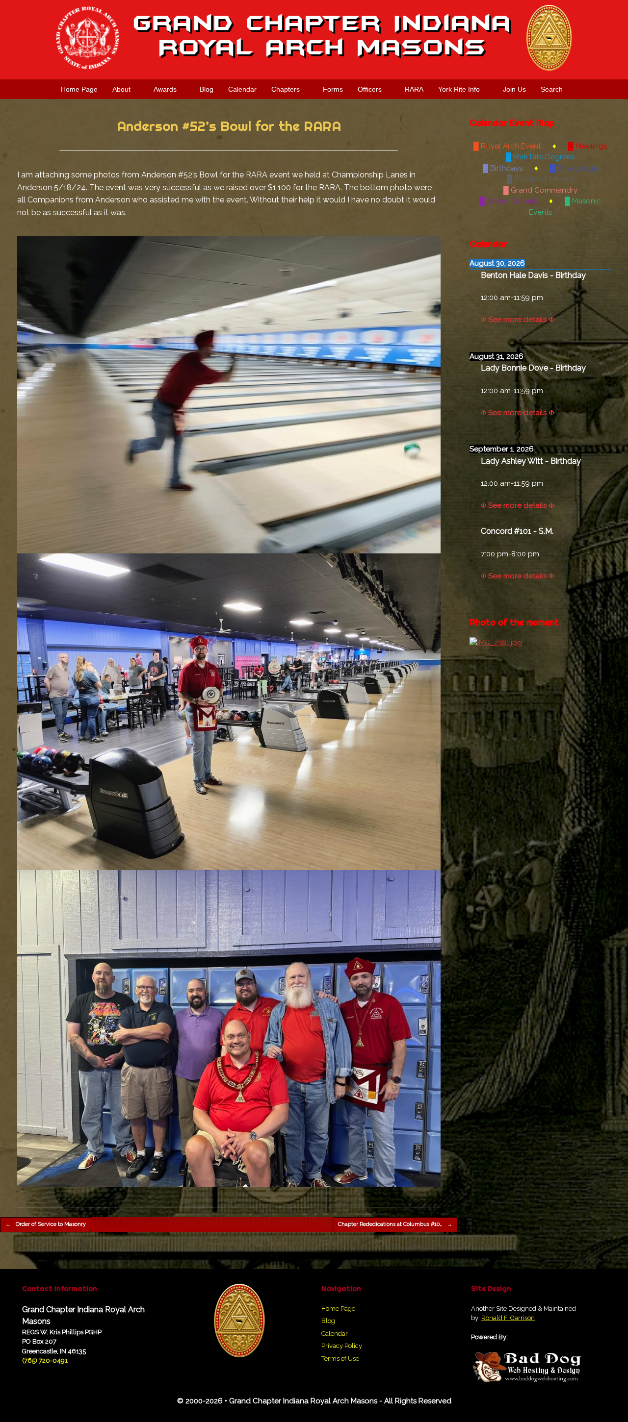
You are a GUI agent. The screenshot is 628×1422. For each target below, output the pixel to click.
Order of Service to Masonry (45, 1224)
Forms (333, 89)
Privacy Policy (341, 1345)
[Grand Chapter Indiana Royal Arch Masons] (314, 38)
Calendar (242, 89)
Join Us (514, 89)
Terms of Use (340, 1358)
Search (552, 89)
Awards (165, 89)
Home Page (79, 89)
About (121, 89)
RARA (414, 89)
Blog (206, 89)
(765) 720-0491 (45, 1360)
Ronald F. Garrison (508, 1318)
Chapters (285, 89)
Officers (370, 89)
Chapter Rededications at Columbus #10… (395, 1224)
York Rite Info (459, 89)
